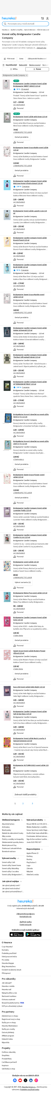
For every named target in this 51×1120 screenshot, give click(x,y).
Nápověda (5, 1042)
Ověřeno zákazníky (9, 1052)
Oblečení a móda (33, 875)
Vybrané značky (9, 858)
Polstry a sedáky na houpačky (13, 839)
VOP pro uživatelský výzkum (12, 1006)
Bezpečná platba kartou (10, 1003)
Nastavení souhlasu (9, 996)
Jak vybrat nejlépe (10, 881)
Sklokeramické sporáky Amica (12, 842)
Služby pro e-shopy (9, 1022)
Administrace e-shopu (10, 1016)
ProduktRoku (7, 1059)
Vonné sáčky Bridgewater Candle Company (13, 875)
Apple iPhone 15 (32, 853)
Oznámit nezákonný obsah (11, 970)
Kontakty (5, 950)
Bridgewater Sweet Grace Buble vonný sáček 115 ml (25, 162)
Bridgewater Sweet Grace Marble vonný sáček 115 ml (28, 295)
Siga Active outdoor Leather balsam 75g (38, 839)
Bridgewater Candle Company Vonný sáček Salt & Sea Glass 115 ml (30, 712)
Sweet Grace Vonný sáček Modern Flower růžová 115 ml (29, 652)
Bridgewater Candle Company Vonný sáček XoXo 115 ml (30, 618)
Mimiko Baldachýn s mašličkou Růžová (38, 827)
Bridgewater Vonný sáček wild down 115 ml (30, 117)
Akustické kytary (8, 824)
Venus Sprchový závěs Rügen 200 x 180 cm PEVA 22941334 (38, 830)
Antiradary (6, 827)
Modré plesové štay (9, 845)
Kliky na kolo (6, 836)
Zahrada (30, 868)
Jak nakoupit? (7, 983)
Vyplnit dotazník (25, 924)
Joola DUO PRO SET (34, 842)
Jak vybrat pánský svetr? (11, 885)
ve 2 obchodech (19, 202)
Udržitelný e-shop (8, 1069)
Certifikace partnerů (9, 1062)
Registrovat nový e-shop (11, 1019)
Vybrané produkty (35, 820)
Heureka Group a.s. (29, 1087)
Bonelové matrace (9, 851)
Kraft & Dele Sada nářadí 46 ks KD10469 (38, 833)
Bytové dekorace (29, 30)
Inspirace (5, 1065)
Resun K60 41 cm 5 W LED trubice (38, 824)
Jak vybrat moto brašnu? (11, 888)
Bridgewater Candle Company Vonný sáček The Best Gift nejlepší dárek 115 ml (30, 356)
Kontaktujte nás (26, 916)
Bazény (29, 859)
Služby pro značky (8, 1029)
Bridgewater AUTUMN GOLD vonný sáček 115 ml (31, 766)
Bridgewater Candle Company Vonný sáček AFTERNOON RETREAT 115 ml (30, 383)
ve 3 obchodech (19, 105)
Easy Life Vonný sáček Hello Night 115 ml (29, 687)
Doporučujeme (33, 849)
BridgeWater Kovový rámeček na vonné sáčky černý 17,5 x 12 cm (31, 415)
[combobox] (25, 23)
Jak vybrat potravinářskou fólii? (13, 892)
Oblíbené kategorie (11, 820)
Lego (28, 865)
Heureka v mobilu (8, 986)
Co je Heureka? (7, 947)
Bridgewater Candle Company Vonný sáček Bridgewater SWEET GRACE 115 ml (30, 84)
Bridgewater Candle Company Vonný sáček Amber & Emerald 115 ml (30, 329)
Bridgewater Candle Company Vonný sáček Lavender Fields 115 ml (30, 509)
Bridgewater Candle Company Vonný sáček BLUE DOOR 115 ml (30, 266)
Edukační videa (7, 1039)
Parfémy (30, 856)
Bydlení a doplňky (17, 30)
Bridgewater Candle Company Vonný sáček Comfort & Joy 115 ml (30, 536)
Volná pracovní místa (9, 956)
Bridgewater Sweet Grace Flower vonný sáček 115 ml (28, 476)
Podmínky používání (9, 953)
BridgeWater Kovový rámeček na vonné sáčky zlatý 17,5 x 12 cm (31, 442)
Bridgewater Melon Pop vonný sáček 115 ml (30, 593)
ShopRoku (5, 1055)
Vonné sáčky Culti (8, 862)
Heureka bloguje (8, 963)
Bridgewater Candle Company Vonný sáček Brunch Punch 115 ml (30, 239)
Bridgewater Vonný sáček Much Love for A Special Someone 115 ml (29, 739)
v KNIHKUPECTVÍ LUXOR (22, 132)
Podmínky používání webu (29, 1089)
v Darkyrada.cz (18, 459)
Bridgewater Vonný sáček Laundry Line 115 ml (30, 212)
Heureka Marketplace (10, 1026)
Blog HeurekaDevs (9, 966)
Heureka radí (6, 989)
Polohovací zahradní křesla (11, 848)
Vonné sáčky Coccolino (10, 871)
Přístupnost (6, 973)
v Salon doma (18, 635)
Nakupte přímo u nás (9, 993)
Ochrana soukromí (8, 999)
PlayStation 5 (31, 862)
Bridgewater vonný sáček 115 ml (26, 562)
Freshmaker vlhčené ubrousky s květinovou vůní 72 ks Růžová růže (38, 836)
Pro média (5, 960)
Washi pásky (6, 830)
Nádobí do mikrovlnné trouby (12, 833)
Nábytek (30, 871)
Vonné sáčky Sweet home (11, 865)
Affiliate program (8, 1036)
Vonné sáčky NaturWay (10, 868)
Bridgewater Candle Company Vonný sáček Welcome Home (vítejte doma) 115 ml (30, 182)
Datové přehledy (8, 1032)
